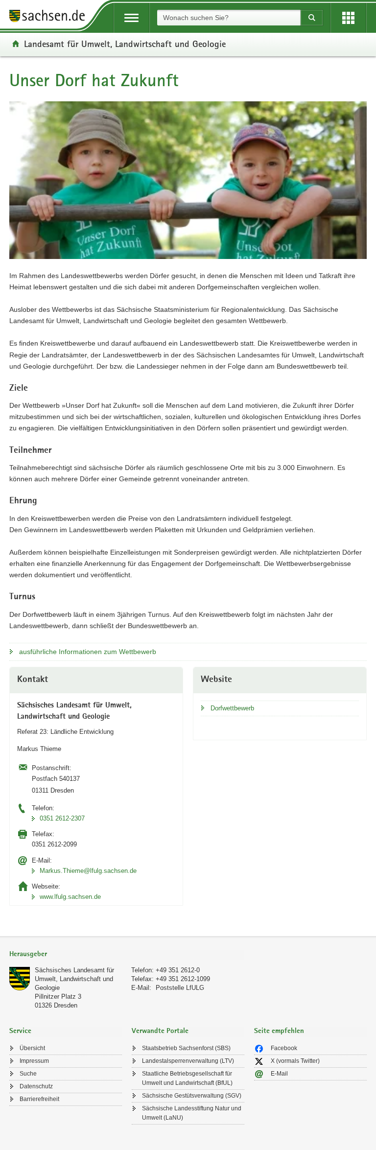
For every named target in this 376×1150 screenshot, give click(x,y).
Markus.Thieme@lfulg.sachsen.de (88, 870)
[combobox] (229, 17)
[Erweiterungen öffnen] (348, 18)
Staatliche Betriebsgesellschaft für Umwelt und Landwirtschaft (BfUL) (187, 1078)
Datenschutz (36, 1086)
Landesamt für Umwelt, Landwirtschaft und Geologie (125, 43)
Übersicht (32, 1048)
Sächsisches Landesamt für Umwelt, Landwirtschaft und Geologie (74, 978)
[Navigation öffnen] (131, 18)
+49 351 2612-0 (178, 970)
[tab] (126, 955)
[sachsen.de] (50, 17)
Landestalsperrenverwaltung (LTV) (188, 1060)
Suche (28, 1073)
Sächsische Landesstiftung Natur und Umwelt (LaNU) (191, 1113)
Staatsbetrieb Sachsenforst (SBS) (186, 1048)
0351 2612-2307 (62, 818)
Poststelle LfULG (180, 987)
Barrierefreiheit (39, 1099)
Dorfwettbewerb (232, 708)
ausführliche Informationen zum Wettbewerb (87, 652)
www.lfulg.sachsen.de (70, 896)
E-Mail (279, 1073)
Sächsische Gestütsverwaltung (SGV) (191, 1095)
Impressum (34, 1060)
